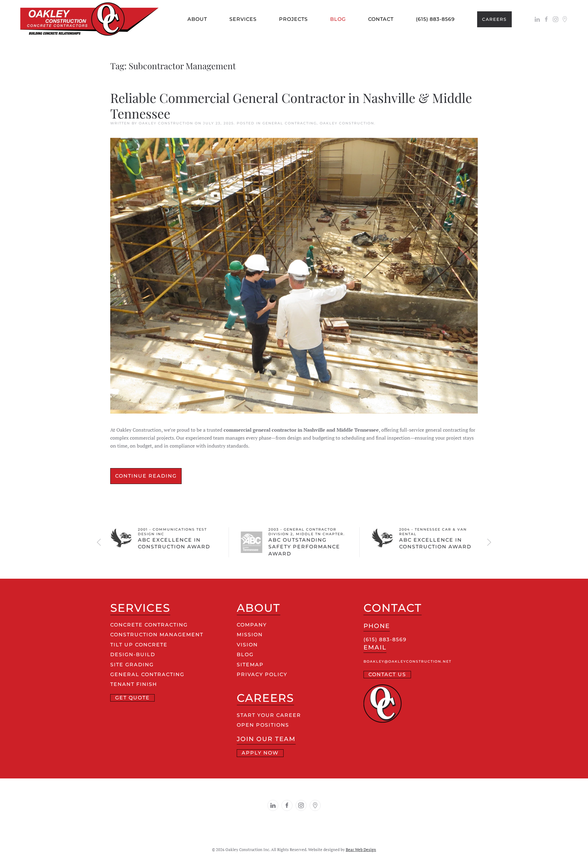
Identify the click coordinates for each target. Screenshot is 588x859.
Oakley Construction (166, 123)
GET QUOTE (132, 698)
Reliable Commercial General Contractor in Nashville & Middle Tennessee (291, 105)
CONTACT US (387, 674)
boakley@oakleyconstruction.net (407, 662)
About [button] (197, 19)
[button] (99, 542)
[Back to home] (92, 19)
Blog (338, 19)
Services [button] (243, 19)
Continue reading (146, 476)
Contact (381, 19)
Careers (494, 19)
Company (252, 625)
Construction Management (156, 635)
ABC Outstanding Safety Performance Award (304, 546)
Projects (293, 19)
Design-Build (132, 654)
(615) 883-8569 (435, 19)
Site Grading (132, 665)
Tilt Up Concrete (139, 645)
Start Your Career (269, 715)
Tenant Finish (133, 684)
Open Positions (263, 725)
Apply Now (260, 753)
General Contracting (289, 123)
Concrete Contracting (149, 625)
